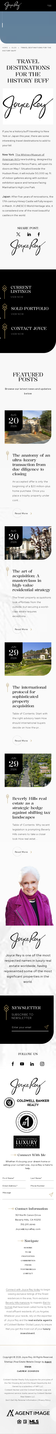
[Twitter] (18, 235)
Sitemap (8, 1362)
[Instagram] (42, 1064)
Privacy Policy (44, 1400)
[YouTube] (22, 1064)
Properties (28, 1256)
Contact (28, 1273)
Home (5, 48)
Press (28, 1265)
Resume (28, 1247)
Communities (28, 1260)
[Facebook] (39, 235)
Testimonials (28, 1269)
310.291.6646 (28, 1224)
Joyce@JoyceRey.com (28, 1229)
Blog (14, 48)
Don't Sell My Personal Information (21, 1400)
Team (28, 1252)
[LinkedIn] (29, 235)
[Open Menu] (49, 6)
